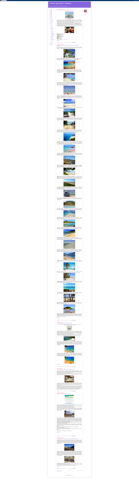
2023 (50, 12)
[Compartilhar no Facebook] (74, 42)
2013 (50, 43)
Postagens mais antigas (79, 470)
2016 (50, 18)
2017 (50, 17)
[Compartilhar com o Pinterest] (75, 42)
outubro (51, 21)
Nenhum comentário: (68, 42)
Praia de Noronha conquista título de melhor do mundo (52, 34)
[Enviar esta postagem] (71, 42)
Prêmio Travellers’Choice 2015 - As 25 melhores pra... (52, 32)
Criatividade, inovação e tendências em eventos (52, 38)
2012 (50, 44)
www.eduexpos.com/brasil (65, 39)
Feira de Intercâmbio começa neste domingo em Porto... (52, 29)
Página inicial (69, 470)
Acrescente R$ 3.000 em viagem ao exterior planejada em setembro (66, 369)
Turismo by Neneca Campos (60, 3)
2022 (50, 13)
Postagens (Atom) (60, 471)
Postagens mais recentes (59, 470)
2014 (50, 42)
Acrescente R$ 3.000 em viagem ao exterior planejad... (52, 35)
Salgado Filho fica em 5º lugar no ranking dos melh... (52, 40)
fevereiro (51, 27)
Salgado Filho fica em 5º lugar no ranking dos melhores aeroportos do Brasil (67, 438)
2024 (50, 11)
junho (51, 24)
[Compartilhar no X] (73, 42)
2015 (50, 19)
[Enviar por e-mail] (72, 42)
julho (50, 23)
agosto (51, 22)
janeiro (51, 41)
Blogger (72, 475)
